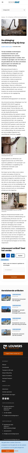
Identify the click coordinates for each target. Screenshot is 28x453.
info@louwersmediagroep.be (11, 433)
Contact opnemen (7, 392)
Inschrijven (14, 277)
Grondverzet (5, 367)
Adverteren (5, 389)
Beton (4, 381)
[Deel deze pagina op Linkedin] (13, 255)
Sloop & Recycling (6, 46)
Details (16, 450)
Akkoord (7, 451)
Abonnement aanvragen (8, 394)
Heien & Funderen (7, 375)
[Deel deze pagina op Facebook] (8, 255)
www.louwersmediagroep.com (12, 439)
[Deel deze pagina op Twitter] (3, 255)
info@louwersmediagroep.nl (11, 415)
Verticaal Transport (7, 378)
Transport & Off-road (7, 370)
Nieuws (4, 364)
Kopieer (20, 255)
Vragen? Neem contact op (12, 353)
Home (3, 17)
